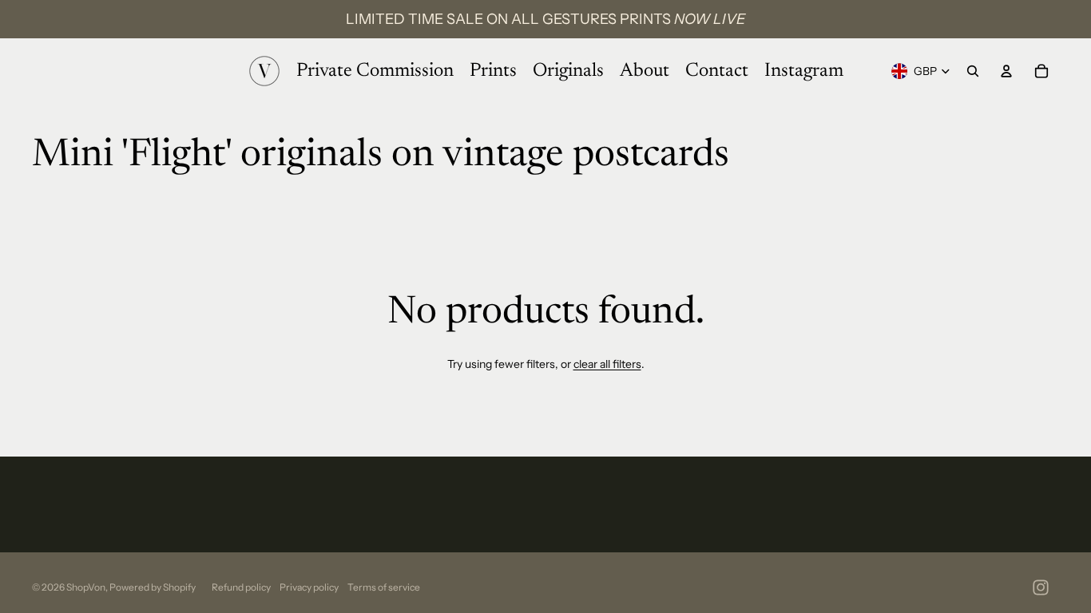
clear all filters (607, 364)
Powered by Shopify (152, 587)
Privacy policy (309, 587)
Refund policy (241, 587)
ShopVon (85, 587)
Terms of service (383, 587)
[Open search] (972, 71)
